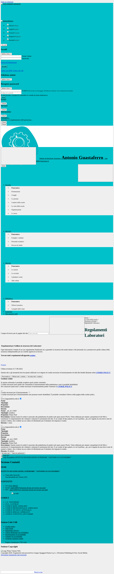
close (3, 166)
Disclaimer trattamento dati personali (13, 555)
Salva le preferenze (18, 453)
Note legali (9, 528)
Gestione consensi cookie (14, 538)
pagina (32, 355)
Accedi (4, 45)
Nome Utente (26, 56)
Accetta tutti (35, 376)
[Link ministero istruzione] (11, 4)
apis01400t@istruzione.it (28, 488)
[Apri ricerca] (95, 173)
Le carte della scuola (90, 319)
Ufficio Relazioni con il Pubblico (16, 532)
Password (25, 58)
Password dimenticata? (9, 62)
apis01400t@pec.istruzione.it (29, 490)
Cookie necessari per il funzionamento (14, 392)
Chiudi (4, 103)
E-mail (24, 91)
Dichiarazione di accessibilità (15, 534)
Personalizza (6, 376)
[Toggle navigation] (18, 156)
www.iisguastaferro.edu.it (10, 399)
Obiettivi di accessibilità (13, 536)
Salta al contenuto (7, 2)
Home (86, 318)
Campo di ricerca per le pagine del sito (14, 333)
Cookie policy (10, 526)
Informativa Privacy (12, 530)
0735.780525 (13, 486)
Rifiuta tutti (19, 376)
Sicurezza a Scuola (90, 321)
